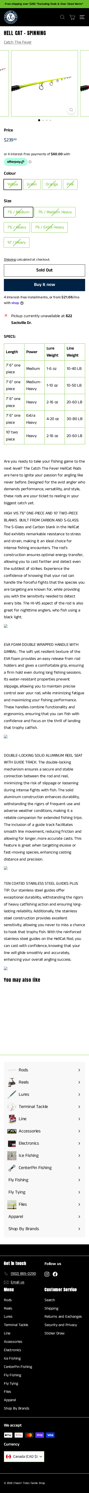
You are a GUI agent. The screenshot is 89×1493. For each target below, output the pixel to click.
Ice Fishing (12, 1358)
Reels (8, 1308)
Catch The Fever (18, 42)
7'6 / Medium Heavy (55, 212)
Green (32, 184)
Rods (8, 1300)
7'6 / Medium (18, 212)
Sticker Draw (54, 1333)
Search (49, 1300)
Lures (8, 1316)
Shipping (10, 259)
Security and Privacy (60, 1325)
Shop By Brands (16, 1408)
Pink (70, 184)
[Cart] (72, 17)
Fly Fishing (12, 1375)
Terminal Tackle (16, 1325)
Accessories (13, 1341)
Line (7, 1333)
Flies (7, 1391)
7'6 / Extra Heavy (49, 227)
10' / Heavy (16, 242)
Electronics (12, 1350)
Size (7, 201)
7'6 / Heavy (16, 227)
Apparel (10, 1400)
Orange (52, 184)
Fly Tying (11, 1383)
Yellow (12, 184)
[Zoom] (71, 110)
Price (8, 130)
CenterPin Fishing (18, 1366)
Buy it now (44, 284)
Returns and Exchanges (63, 1316)
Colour (10, 173)
